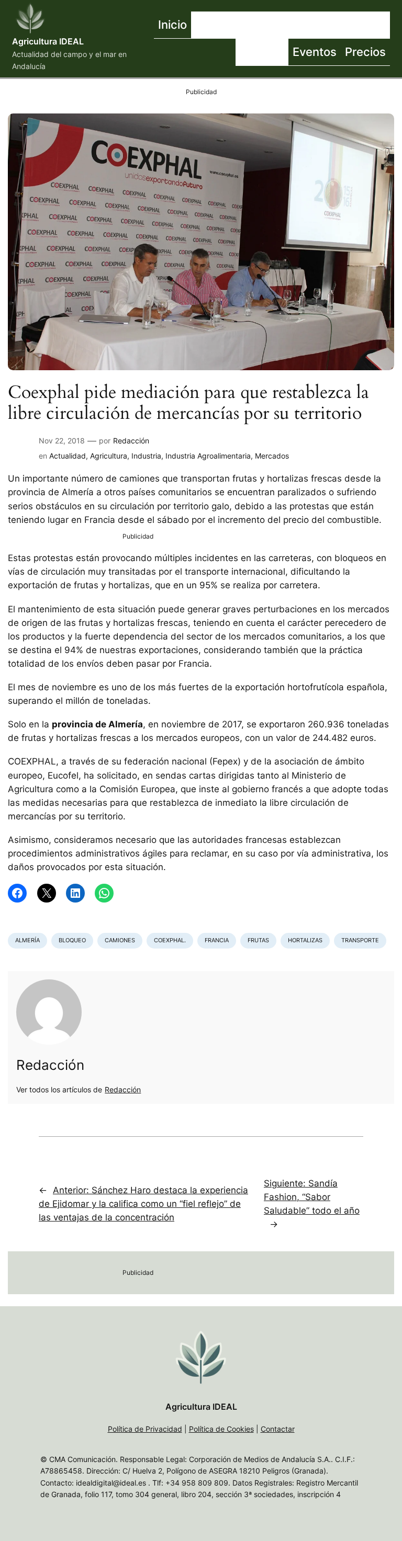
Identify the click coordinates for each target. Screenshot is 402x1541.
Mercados (272, 455)
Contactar (278, 1428)
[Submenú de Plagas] (285, 52)
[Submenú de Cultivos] (323, 25)
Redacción (131, 440)
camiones (120, 940)
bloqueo (72, 940)
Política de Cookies (221, 1428)
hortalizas (305, 940)
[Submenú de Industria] (387, 25)
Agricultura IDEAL (48, 41)
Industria (146, 455)
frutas (258, 940)
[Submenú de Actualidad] (263, 25)
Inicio (172, 24)
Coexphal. (170, 940)
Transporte (360, 940)
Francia (217, 940)
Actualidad (67, 455)
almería (27, 940)
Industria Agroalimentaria (208, 455)
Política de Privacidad (145, 1428)
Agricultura (108, 455)
